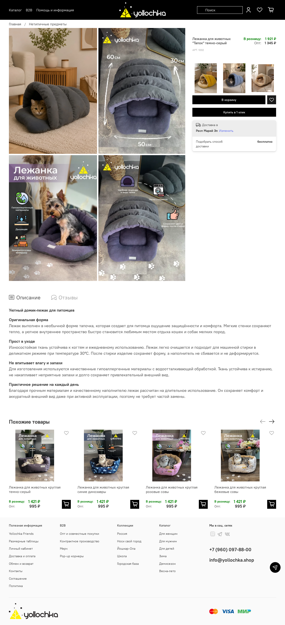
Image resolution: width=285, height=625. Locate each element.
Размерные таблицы (24, 541)
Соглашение (18, 579)
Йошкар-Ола (126, 549)
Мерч (63, 549)
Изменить (226, 131)
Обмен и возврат (21, 564)
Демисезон (167, 564)
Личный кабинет (21, 549)
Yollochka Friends (21, 534)
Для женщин (168, 534)
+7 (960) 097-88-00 (230, 550)
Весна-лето (167, 571)
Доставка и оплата (22, 556)
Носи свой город (129, 541)
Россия (122, 534)
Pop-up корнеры (72, 556)
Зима (163, 556)
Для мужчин (168, 541)
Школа (122, 556)
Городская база (128, 564)
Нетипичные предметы (48, 24)
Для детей (166, 549)
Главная (15, 24)
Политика (16, 586)
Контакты (15, 571)
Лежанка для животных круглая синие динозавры (103, 489)
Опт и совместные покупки (79, 534)
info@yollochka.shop (231, 560)
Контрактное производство (79, 541)
